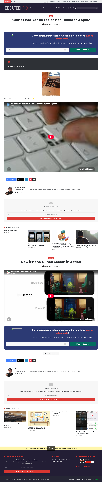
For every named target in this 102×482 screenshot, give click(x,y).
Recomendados (84, 1)
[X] (20, 192)
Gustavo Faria (47, 24)
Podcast (52, 1)
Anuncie (39, 8)
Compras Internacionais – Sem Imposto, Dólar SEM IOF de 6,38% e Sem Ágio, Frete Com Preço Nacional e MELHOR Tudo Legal (63, 246)
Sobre (31, 8)
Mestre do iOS (75, 1)
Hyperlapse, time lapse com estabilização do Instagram (36, 244)
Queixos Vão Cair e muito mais (18, 1)
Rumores (59, 1)
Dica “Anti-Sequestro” (11, 230)
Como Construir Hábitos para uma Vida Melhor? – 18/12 (86, 246)
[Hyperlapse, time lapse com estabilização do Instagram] (39, 236)
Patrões (45, 8)
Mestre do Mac (66, 1)
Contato (52, 8)
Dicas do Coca (93, 1)
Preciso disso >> (82, 50)
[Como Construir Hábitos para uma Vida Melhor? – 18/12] (87, 237)
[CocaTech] (16, 8)
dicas (51, 16)
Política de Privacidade (74, 479)
